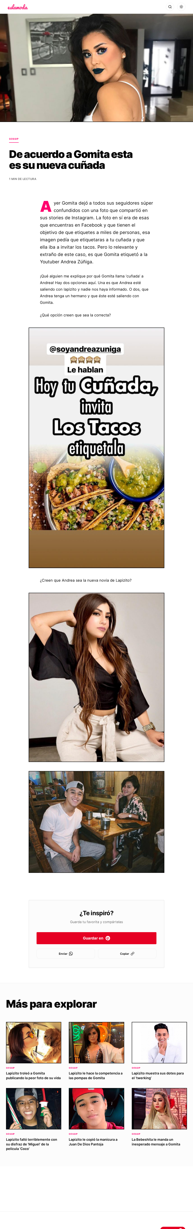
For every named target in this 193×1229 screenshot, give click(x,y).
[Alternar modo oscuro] (181, 7)
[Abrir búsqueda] (170, 7)
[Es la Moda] (18, 7)
